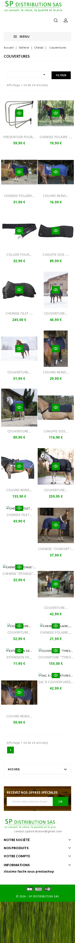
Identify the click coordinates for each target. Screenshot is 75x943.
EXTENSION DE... (19, 657)
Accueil (14, 769)
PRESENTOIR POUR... (19, 137)
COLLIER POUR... (19, 254)
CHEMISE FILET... (19, 515)
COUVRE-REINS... (56, 196)
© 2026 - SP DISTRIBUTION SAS (37, 896)
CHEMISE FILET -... (19, 313)
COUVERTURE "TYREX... (55, 657)
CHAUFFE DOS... (56, 431)
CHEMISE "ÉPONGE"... (19, 574)
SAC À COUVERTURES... (55, 682)
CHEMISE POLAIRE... (19, 196)
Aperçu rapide (19, 113)
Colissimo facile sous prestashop (27, 871)
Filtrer (61, 75)
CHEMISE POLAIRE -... (56, 137)
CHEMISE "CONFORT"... (55, 549)
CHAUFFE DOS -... (56, 254)
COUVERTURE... (56, 313)
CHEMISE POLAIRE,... (56, 632)
